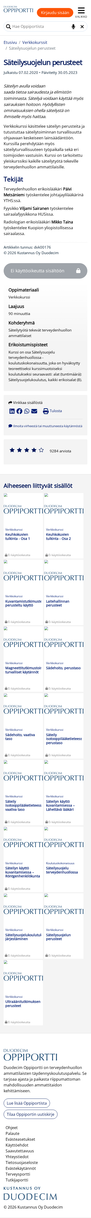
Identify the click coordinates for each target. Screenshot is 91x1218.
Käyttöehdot (17, 1145)
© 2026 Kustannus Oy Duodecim (33, 1207)
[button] (45, 425)
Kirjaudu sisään (55, 12)
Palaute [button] (12, 1133)
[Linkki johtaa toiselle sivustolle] (30, 1195)
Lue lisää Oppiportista (27, 1103)
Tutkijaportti (17, 1180)
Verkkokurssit (34, 42)
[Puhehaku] (73, 26)
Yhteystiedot (17, 1156)
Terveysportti (18, 1174)
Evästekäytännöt (21, 1168)
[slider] (27, 450)
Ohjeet (12, 1127)
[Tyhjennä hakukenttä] (82, 26)
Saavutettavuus (20, 1151)
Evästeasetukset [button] (20, 1139)
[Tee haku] (8, 26)
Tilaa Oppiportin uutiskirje (30, 1114)
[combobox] (45, 26)
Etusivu (10, 42)
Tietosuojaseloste (22, 1162)
